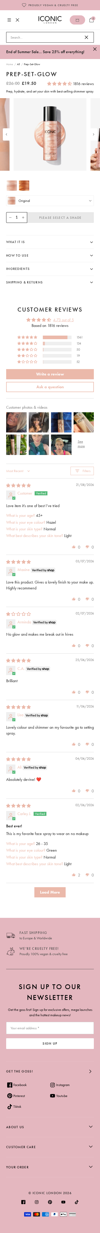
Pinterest (19, 1095)
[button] (60, 83)
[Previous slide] (6, 134)
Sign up (50, 1043)
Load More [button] (50, 892)
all (18, 64)
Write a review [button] (50, 374)
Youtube (61, 1095)
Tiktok (17, 1106)
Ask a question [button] (50, 387)
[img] (18, 485)
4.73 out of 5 (63, 320)
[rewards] (77, 20)
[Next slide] (93, 134)
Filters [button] (87, 471)
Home (9, 64)
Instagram (63, 1084)
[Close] (86, 37)
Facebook (20, 1084)
